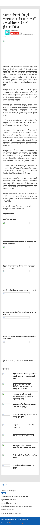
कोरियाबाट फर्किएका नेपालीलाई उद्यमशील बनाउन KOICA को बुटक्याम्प (19, 313)
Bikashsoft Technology (16, 523)
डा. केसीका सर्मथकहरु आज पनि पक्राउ (23, 467)
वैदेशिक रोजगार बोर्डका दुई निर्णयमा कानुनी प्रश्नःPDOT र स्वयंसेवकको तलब (19, 267)
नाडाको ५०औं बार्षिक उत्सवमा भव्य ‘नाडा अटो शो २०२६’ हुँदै (19, 290)
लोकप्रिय (5, 369)
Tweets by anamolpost (8, 490)
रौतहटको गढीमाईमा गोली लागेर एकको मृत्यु (23, 426)
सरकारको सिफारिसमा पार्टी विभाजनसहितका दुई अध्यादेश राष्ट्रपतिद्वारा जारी (23, 397)
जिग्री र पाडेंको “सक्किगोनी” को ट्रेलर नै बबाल (25, 456)
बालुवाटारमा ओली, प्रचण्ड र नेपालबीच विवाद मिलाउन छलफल (24, 446)
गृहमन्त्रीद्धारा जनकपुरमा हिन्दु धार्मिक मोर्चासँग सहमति (18, 360)
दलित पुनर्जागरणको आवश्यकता (23, 435)
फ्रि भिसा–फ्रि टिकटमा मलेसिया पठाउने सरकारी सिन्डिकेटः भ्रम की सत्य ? (19, 337)
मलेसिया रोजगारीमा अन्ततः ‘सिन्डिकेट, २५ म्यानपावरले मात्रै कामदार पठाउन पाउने (19, 243)
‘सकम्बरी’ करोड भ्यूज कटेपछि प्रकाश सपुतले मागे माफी (25, 416)
